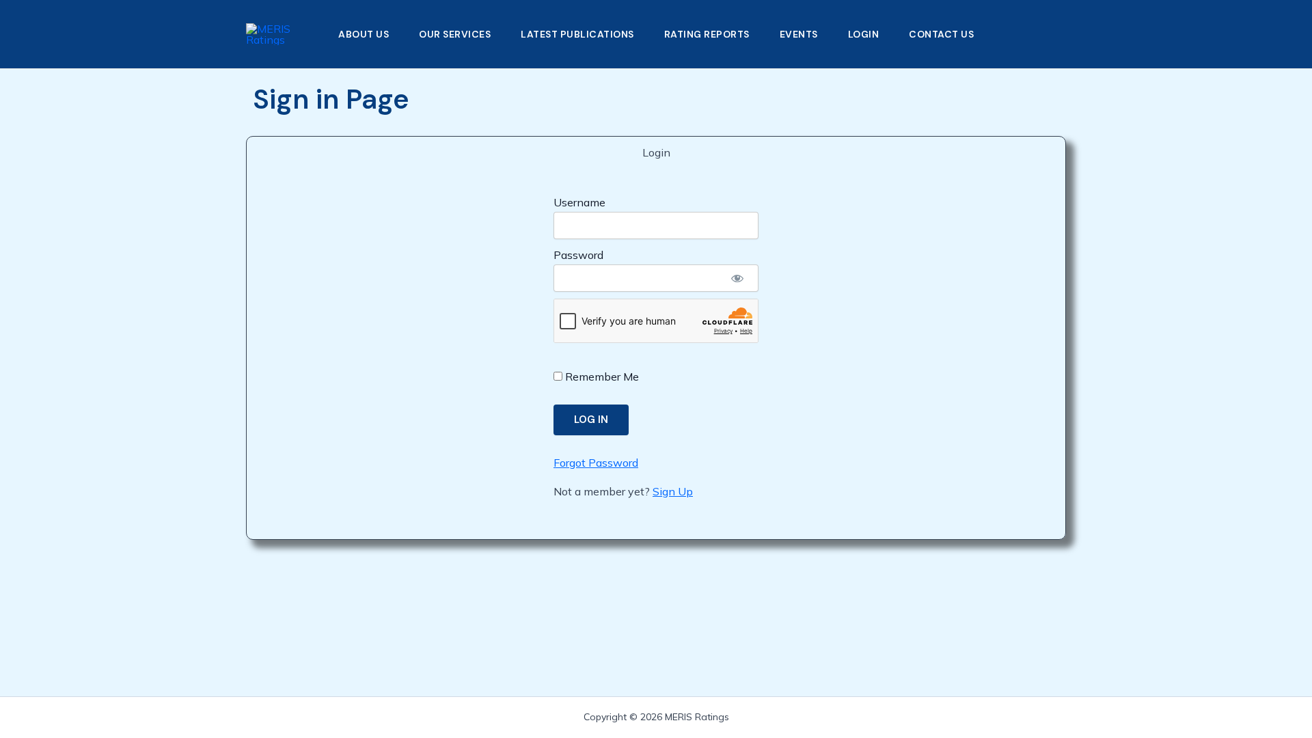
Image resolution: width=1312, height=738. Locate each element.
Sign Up (673, 491)
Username (579, 202)
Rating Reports (707, 34)
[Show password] (737, 278)
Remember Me (600, 376)
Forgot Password (596, 462)
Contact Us (941, 34)
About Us (363, 34)
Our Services (455, 34)
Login (863, 34)
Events (799, 34)
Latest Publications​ (577, 34)
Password (578, 255)
